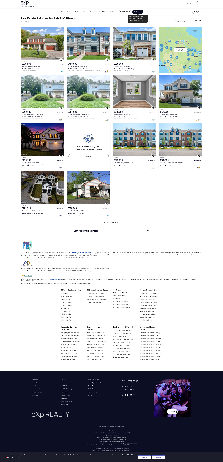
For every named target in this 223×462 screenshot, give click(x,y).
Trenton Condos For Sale (95, 356)
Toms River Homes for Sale (148, 296)
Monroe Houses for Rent (121, 351)
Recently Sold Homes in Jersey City (150, 333)
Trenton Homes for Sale (148, 317)
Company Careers (37, 392)
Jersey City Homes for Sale (148, 293)
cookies (11, 455)
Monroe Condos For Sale (95, 353)
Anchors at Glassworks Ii (121, 307)
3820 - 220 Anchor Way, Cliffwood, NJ (171, 163)
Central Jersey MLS (55, 279)
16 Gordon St (65, 308)
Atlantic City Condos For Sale (97, 342)
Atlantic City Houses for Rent (123, 339)
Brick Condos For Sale (94, 359)
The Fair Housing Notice (132, 443)
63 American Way (66, 296)
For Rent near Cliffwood (95, 302)
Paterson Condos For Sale (95, 347)
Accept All (144, 457)
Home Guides (35, 395)
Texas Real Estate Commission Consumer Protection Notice (111, 441)
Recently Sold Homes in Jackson (150, 344)
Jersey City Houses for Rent (122, 330)
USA (105, 222)
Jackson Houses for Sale (69, 344)
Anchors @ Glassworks (121, 301)
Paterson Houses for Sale (69, 347)
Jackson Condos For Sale (95, 344)
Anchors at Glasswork (120, 304)
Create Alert (88, 156)
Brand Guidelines (92, 392)
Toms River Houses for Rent (122, 333)
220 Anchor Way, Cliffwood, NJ (123, 163)
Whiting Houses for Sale (69, 350)
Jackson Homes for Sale (148, 305)
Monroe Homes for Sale (147, 314)
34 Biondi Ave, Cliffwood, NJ (168, 115)
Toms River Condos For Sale (96, 336)
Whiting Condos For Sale (95, 350)
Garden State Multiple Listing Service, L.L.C (84, 252)
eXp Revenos (64, 392)
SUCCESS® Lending (66, 389)
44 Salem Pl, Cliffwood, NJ (76, 211)
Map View (198, 12)
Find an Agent (35, 382)
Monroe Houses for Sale (69, 353)
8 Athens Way (65, 299)
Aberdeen (116, 299)
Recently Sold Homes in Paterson (150, 347)
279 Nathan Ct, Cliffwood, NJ (31, 66)
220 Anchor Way (66, 317)
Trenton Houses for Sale (69, 356)
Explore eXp (35, 379)
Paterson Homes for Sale (148, 308)
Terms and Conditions (94, 379)
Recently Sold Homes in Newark (150, 339)
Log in (195, 2)
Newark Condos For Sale (95, 339)
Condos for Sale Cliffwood (95, 296)
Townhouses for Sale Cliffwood (97, 299)
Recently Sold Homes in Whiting (150, 350)
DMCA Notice (111, 430)
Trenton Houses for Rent (121, 354)
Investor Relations (37, 389)
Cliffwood (115, 222)
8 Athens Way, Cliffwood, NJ (122, 66)
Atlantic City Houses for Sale (70, 342)
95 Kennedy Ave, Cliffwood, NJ (31, 211)
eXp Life (63, 379)
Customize (158, 457)
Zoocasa (63, 382)
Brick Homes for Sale (147, 320)
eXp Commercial (65, 395)
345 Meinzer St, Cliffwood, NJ (31, 163)
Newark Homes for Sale (147, 299)
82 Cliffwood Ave (66, 302)
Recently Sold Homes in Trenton (150, 356)
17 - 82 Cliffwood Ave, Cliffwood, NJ (32, 115)
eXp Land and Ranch (66, 401)
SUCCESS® (64, 385)
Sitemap (90, 395)
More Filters (139, 12)
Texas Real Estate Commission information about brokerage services (111, 439)
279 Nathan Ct (65, 293)
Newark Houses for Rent (121, 336)
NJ (109, 222)
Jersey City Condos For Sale (96, 333)
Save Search (197, 20)
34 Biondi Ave (65, 311)
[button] (111, 230)
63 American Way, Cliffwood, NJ (77, 66)
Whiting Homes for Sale (147, 311)
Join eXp (34, 385)
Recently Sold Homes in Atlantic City (150, 342)
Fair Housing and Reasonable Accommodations (111, 433)
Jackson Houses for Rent (121, 342)
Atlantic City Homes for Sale (149, 302)
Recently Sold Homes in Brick (149, 359)
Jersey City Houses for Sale (70, 333)
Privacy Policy (92, 385)
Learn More (132, 444)
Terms (123, 455)
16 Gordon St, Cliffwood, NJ (122, 115)
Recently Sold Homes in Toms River (150, 336)
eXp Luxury (64, 398)
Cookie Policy (91, 389)
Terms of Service (124, 432)
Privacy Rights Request (94, 382)
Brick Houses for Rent (120, 357)
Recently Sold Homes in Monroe (150, 353)
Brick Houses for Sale (68, 359)
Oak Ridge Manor (119, 296)
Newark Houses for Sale (69, 339)
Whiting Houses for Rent (121, 348)
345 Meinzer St (66, 314)
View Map (181, 50)
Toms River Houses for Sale (70, 336)
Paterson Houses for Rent (122, 345)
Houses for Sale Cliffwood (95, 293)
